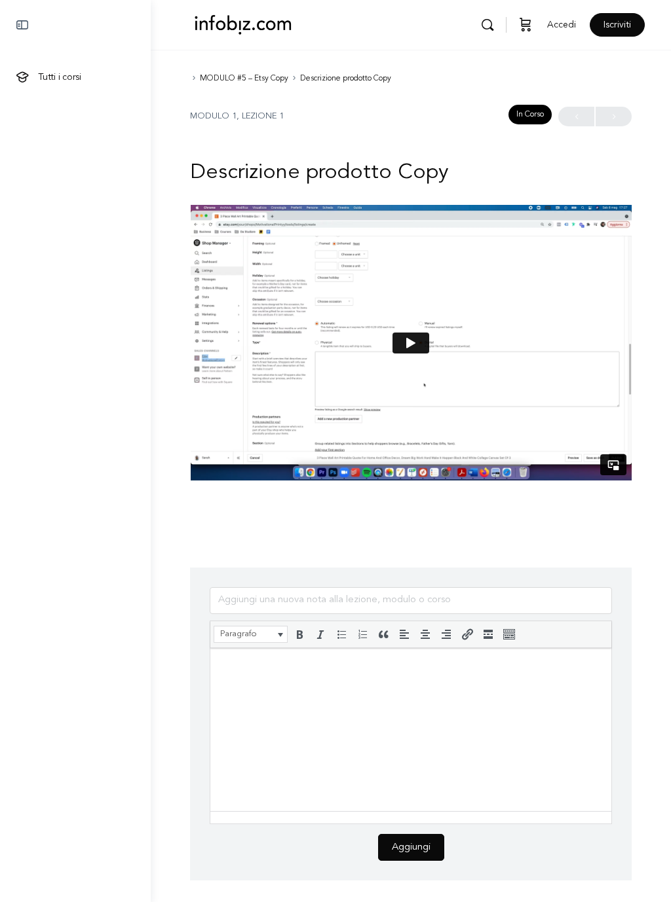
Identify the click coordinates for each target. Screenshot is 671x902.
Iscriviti (617, 24)
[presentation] (250, 634)
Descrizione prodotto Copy (345, 78)
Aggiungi (411, 847)
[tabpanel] (411, 342)
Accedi (561, 24)
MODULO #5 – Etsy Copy (244, 78)
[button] (251, 634)
